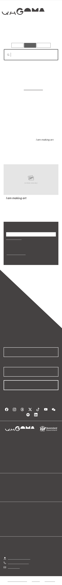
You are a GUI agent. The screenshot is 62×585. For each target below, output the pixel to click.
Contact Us (13, 559)
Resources (43, 45)
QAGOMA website (13, 486)
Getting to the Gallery (19, 550)
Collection (24, 22)
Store (6, 489)
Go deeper (49, 34)
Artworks (11, 34)
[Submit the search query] (5, 54)
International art (16, 249)
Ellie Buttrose (33, 88)
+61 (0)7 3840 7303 (18, 555)
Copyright (50, 572)
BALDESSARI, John (16, 198)
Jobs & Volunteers (17, 572)
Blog (34, 482)
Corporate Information (33, 576)
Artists (29, 34)
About (35, 486)
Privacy (36, 572)
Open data (9, 482)
